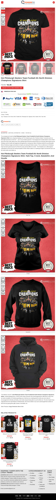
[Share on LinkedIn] (17, 125)
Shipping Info (52, 483)
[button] (2, 2)
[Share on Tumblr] (19, 125)
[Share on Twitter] (7, 125)
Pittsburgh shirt (25, 116)
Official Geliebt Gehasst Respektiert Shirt (46, 434)
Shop (50, 474)
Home (2, 75)
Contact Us (42, 488)
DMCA (41, 475)
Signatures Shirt (31, 116)
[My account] (54, 2)
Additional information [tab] (14, 132)
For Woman (33, 475)
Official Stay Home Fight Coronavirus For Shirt (28, 434)
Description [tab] (4, 132)
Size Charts (51, 477)
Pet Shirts (32, 484)
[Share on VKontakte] (14, 125)
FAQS (40, 482)
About (40, 473)
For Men (32, 473)
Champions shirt (6, 116)
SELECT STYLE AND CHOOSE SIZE (12, 87)
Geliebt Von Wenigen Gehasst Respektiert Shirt (9, 461)
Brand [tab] (23, 132)
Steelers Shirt (38, 116)
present (11, 396)
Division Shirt (13, 116)
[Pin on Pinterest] (12, 125)
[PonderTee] (5, 122)
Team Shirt (43, 116)
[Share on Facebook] (5, 125)
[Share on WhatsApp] (2, 125)
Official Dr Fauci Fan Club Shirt (9, 434)
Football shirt (18, 116)
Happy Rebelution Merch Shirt (16, 406)
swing (19, 138)
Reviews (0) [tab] (28, 132)
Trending (7, 75)
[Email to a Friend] (10, 125)
